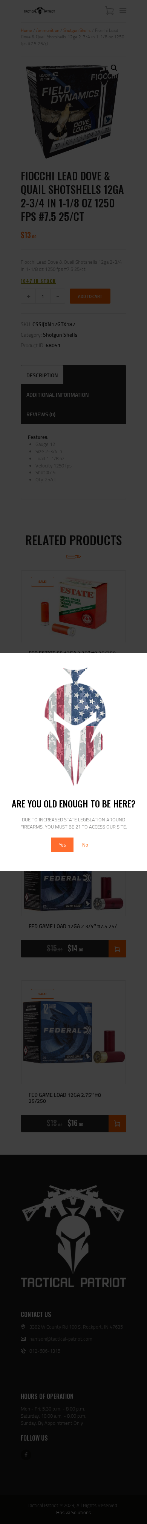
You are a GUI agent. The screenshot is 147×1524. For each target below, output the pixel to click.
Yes (62, 844)
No (85, 844)
